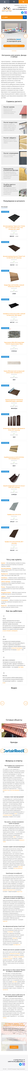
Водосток (4, 605)
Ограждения (4, 600)
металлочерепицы (18, 868)
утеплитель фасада (7, 958)
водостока (19, 891)
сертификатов (16, 944)
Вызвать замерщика (12, 630)
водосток (10, 956)
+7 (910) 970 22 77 (22, 7)
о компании (10, 931)
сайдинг (15, 956)
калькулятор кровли (17, 648)
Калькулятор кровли (15, 953)
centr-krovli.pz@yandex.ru (20, 9)
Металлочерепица (6, 568)
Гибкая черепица (5, 581)
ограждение (20, 956)
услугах (5, 630)
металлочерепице (14, 790)
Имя (14, 1033)
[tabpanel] (14, 35)
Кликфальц (4, 577)
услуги (18, 649)
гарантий (20, 866)
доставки (20, 667)
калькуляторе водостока (9, 889)
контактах (5, 989)
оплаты (4, 1017)
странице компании (7, 815)
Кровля (3, 563)
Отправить (14, 1047)
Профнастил (4, 573)
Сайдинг (3, 596)
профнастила (6, 790)
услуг (4, 682)
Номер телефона (14, 1039)
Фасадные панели (6, 592)
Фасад (3, 587)
